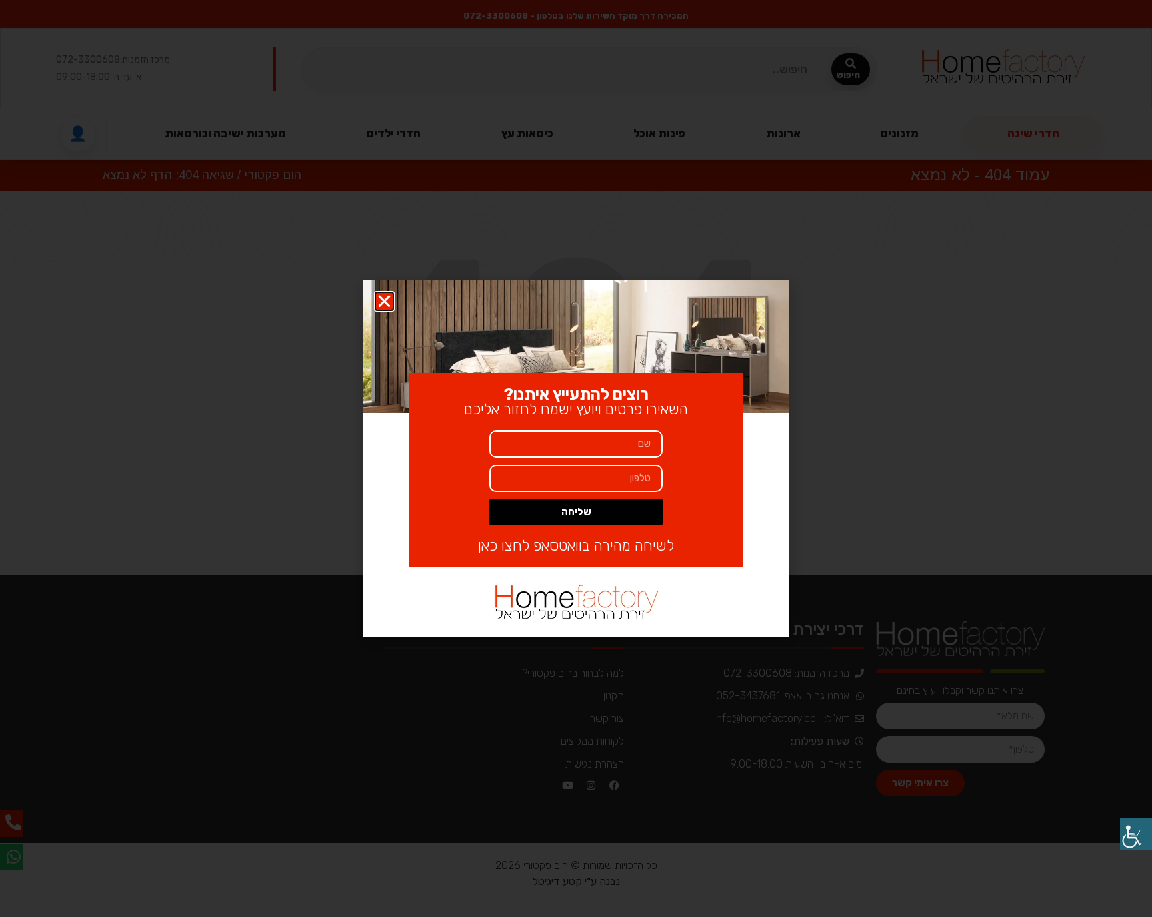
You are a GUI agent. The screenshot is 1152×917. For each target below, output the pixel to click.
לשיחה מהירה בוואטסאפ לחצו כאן (576, 546)
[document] (576, 458)
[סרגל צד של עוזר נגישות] (1136, 834)
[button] (384, 301)
